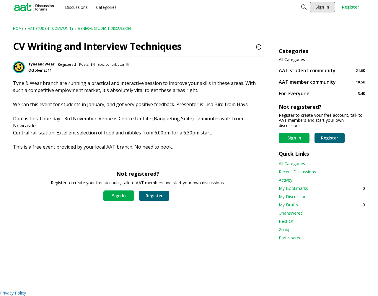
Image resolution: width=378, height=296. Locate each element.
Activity (285, 180)
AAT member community (322, 82)
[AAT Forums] (34, 7)
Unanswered (291, 213)
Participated (290, 238)
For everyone (322, 93)
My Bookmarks (322, 188)
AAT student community (322, 70)
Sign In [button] (119, 195)
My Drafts (322, 205)
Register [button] (154, 195)
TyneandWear (41, 64)
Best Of (286, 221)
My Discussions (294, 196)
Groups (286, 229)
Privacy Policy (13, 293)
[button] (258, 47)
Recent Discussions (297, 172)
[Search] (304, 7)
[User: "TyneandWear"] (19, 67)
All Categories (292, 59)
